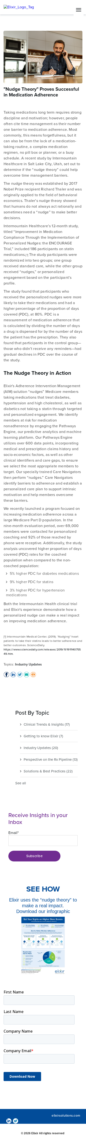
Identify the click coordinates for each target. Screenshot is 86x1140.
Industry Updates (28, 664)
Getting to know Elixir (43, 736)
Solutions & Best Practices (48, 771)
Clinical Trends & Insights (47, 724)
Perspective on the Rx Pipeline (51, 759)
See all (20, 783)
